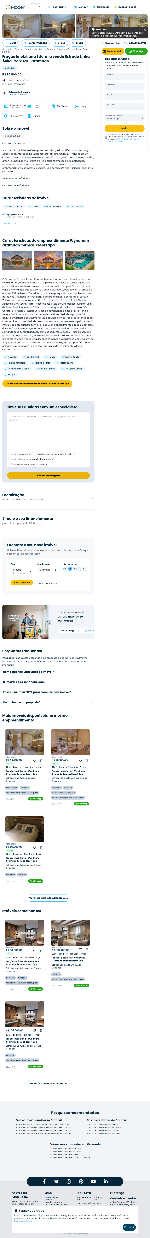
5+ (84, 568)
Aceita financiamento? (21, 454)
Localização (43, 564)
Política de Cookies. (24, 1221)
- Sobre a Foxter (51, 1197)
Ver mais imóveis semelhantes (48, 1083)
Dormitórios (70, 564)
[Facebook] (44, 1181)
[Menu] (142, 7)
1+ (65, 568)
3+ (75, 568)
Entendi (129, 1227)
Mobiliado (9, 67)
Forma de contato (114, 115)
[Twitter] (56, 1181)
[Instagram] (69, 1181)
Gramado (7, 49)
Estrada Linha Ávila (34, 49)
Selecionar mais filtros (47, 583)
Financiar (103, 7)
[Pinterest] (81, 1181)
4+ (80, 568)
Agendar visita (115, 51)
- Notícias (49, 1200)
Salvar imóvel (137, 43)
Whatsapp (37, 798)
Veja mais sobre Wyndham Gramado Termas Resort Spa (37, 383)
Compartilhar (113, 43)
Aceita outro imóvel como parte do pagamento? (32, 459)
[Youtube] (93, 1181)
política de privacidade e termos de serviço (123, 140)
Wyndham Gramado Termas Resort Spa (66, 49)
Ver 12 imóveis (22, 582)
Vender (83, 7)
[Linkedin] (106, 1181)
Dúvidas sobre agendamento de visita (55, 454)
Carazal (18, 49)
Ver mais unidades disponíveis (48, 898)
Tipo (13, 564)
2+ (70, 568)
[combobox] (125, 117)
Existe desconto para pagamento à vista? (29, 464)
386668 (6, 52)
